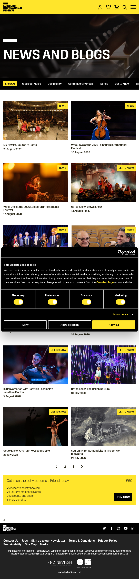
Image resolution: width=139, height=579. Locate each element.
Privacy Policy (107, 540)
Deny (25, 324)
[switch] (52, 302)
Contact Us (10, 540)
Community (55, 83)
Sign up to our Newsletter (48, 540)
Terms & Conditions (82, 540)
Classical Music (31, 83)
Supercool (75, 572)
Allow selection (70, 324)
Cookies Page (105, 282)
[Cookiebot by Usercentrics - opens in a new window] (120, 252)
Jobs (25, 540)
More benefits (17, 499)
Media (44, 544)
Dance (104, 83)
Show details (120, 314)
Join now (123, 497)
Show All (10, 83)
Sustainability (12, 544)
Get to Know (122, 83)
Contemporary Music (81, 83)
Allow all (114, 324)
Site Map (31, 544)
